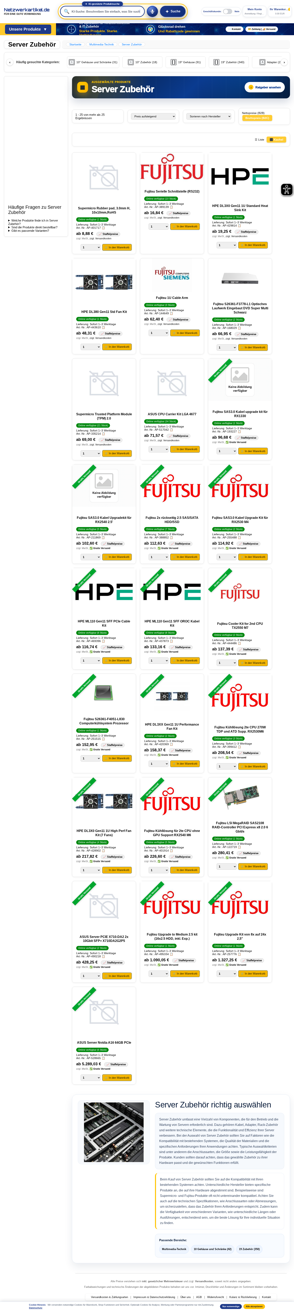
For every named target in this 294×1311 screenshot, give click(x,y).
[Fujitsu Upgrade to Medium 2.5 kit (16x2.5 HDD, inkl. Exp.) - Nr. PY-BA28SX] (172, 905)
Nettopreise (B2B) (253, 113)
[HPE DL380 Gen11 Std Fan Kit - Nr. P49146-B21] (104, 282)
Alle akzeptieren (254, 1306)
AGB (199, 1297)
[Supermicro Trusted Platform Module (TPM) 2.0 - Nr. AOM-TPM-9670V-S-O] (104, 383)
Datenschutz (35, 1308)
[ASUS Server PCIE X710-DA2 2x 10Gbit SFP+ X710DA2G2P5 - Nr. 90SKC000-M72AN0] (104, 906)
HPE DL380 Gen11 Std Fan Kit (104, 312)
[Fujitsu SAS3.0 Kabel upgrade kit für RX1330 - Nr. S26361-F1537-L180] (240, 382)
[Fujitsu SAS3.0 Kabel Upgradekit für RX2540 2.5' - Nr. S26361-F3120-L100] (104, 488)
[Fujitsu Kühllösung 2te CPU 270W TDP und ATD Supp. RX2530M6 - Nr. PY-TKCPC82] (240, 698)
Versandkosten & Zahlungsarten (109, 1297)
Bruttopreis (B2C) (257, 118)
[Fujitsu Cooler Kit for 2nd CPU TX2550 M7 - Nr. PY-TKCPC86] (240, 593)
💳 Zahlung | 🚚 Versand (261, 29)
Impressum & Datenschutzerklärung (154, 1297)
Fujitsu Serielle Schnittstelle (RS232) (172, 191)
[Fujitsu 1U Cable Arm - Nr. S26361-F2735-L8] (172, 275)
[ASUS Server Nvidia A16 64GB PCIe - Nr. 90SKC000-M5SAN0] (104, 1012)
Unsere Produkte (28, 29)
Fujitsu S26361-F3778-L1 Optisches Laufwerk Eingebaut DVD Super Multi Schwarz (240, 308)
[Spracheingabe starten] (152, 11)
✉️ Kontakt (234, 29)
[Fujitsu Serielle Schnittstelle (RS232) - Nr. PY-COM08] (172, 169)
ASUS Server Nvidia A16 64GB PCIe (104, 1042)
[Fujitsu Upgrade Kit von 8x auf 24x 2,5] (240, 905)
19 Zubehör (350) (249, 1249)
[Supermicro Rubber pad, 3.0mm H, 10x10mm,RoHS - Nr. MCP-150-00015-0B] (104, 178)
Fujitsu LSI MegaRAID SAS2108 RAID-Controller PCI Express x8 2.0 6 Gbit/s (240, 827)
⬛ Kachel (276, 139)
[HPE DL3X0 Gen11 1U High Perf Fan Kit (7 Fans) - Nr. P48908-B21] (104, 801)
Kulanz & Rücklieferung (243, 1297)
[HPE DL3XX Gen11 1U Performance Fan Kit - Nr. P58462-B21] (172, 696)
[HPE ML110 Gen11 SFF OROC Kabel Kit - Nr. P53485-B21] (172, 592)
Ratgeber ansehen (265, 87)
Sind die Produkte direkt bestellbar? (34, 227)
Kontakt (266, 1297)
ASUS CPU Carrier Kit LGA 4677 (172, 414)
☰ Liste (259, 139)
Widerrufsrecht (215, 1297)
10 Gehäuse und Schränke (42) (212, 1249)
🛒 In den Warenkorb (117, 247)
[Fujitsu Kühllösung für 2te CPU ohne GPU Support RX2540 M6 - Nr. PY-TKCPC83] (172, 801)
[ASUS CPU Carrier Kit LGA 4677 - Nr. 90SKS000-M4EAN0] (172, 383)
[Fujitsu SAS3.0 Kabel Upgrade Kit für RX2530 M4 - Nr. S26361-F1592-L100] (240, 488)
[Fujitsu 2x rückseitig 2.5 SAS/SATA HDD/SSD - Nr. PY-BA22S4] (172, 488)
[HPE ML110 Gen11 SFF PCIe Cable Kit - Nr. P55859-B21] (104, 592)
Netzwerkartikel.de (27, 11)
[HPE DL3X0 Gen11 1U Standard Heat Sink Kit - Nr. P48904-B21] (240, 177)
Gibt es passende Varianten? (30, 230)
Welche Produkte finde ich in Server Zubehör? (33, 222)
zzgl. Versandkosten (100, 238)
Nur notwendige (230, 1306)
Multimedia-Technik (174, 1249)
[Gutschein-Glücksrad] (150, 29)
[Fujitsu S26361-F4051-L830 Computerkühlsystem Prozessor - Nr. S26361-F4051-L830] (104, 694)
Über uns (185, 1297)
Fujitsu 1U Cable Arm (172, 298)
